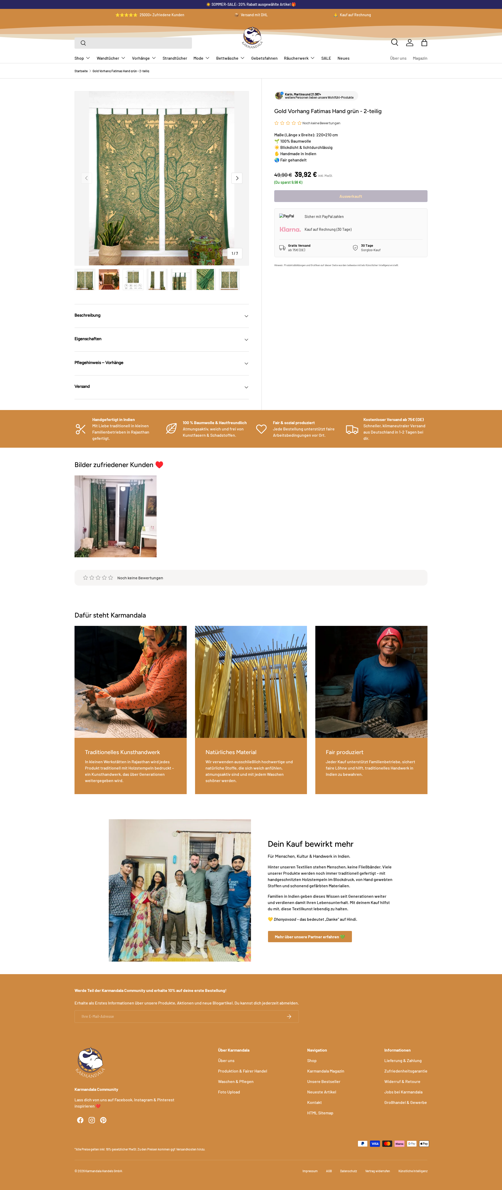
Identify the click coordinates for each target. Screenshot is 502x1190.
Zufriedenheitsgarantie (405, 1070)
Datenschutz (348, 1171)
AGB (329, 1171)
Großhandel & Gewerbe (405, 1102)
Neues (344, 57)
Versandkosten (186, 1149)
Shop (79, 57)
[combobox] (133, 43)
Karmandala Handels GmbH (103, 1171)
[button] (424, 42)
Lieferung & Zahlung (403, 1060)
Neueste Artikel (321, 1091)
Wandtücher (108, 57)
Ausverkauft (350, 196)
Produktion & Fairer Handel (242, 1070)
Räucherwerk (296, 57)
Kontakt (314, 1102)
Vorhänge (141, 57)
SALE (326, 57)
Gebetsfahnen (264, 57)
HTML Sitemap (320, 1112)
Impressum (310, 1171)
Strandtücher (175, 57)
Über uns (398, 57)
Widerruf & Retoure (402, 1081)
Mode (198, 57)
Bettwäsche (227, 57)
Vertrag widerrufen (377, 1171)
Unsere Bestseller (323, 1081)
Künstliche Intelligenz (412, 1171)
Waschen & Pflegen (236, 1081)
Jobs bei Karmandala (403, 1091)
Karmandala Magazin (325, 1070)
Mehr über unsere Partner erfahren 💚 (310, 936)
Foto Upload (229, 1091)
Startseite (81, 70)
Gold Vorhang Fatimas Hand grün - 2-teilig (121, 70)
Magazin (420, 57)
